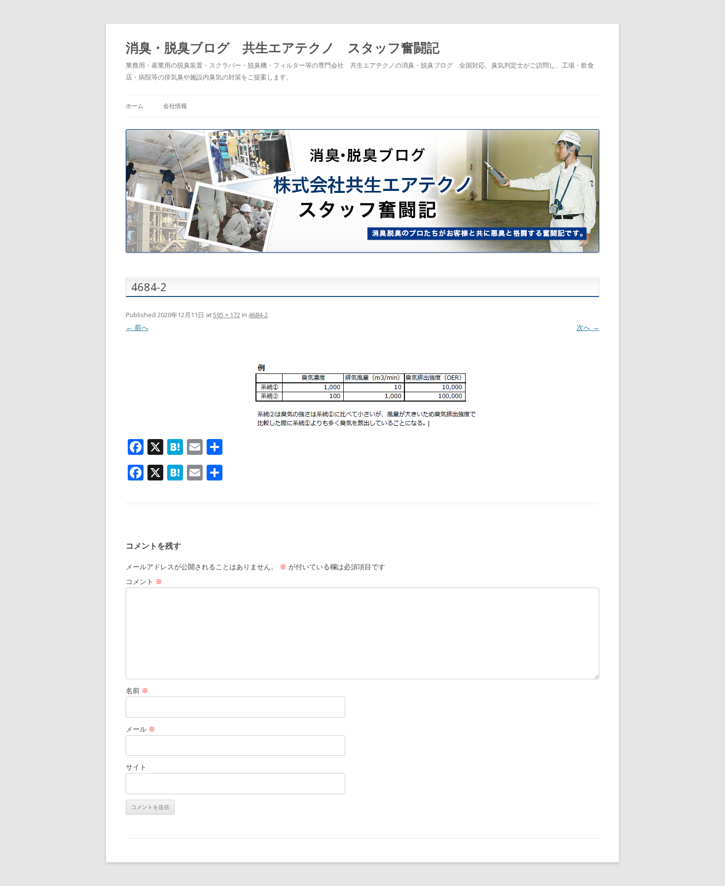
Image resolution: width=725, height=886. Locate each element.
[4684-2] (362, 388)
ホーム (135, 106)
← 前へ (137, 327)
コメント (144, 581)
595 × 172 (226, 314)
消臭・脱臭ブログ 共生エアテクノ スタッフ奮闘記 (282, 47)
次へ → (588, 327)
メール (140, 729)
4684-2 (258, 314)
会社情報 (175, 106)
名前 (137, 690)
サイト (136, 767)
